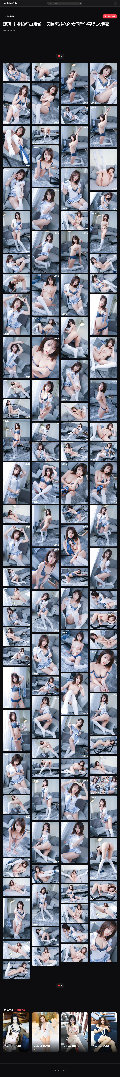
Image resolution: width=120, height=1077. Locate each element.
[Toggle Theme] (115, 3)
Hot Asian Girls (10, 3)
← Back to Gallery (9, 16)
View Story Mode (110, 16)
